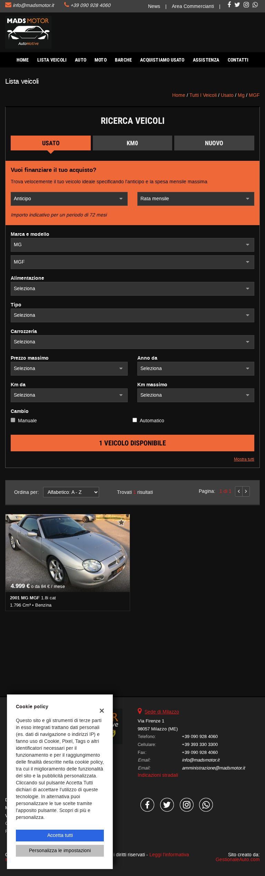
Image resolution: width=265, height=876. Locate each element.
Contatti (238, 60)
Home (23, 60)
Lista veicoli (52, 60)
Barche (123, 60)
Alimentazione (27, 278)
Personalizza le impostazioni (60, 850)
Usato (51, 143)
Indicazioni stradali (158, 775)
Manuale (27, 420)
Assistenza (206, 60)
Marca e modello (30, 234)
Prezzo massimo (30, 358)
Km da (18, 384)
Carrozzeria (24, 331)
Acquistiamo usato (162, 60)
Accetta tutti (60, 835)
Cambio (20, 411)
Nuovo (214, 143)
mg (241, 95)
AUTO (80, 60)
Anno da (147, 358)
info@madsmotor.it (33, 5)
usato (227, 95)
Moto (101, 60)
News (154, 6)
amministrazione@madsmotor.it (213, 768)
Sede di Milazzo (162, 712)
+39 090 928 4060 (90, 5)
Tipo (16, 305)
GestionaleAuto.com (238, 859)
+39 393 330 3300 (200, 744)
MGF (254, 95)
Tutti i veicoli (203, 95)
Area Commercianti (193, 6)
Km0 (132, 143)
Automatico (152, 420)
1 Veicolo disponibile (132, 443)
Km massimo (152, 384)
